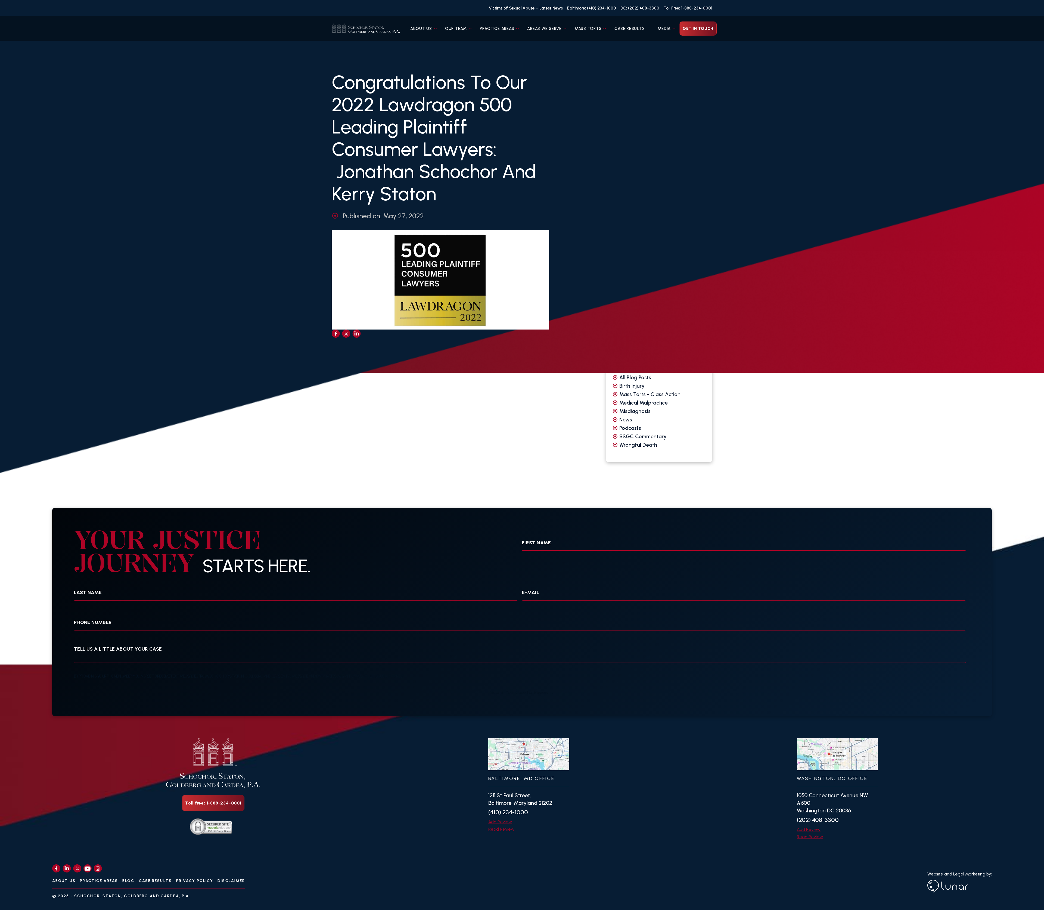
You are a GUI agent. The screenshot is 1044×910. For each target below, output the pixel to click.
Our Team (456, 28)
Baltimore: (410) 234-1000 (591, 8)
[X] (77, 868)
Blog (128, 880)
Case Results (629, 28)
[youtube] (87, 868)
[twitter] (346, 334)
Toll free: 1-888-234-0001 (213, 803)
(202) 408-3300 (818, 820)
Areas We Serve (544, 28)
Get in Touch (698, 28)
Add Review (500, 821)
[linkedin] (356, 334)
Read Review (501, 829)
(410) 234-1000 (508, 812)
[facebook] (336, 334)
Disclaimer (231, 880)
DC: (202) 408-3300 (639, 8)
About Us (421, 28)
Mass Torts (588, 28)
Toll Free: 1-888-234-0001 (688, 8)
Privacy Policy (194, 880)
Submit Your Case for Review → (522, 692)
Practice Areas (497, 28)
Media (664, 28)
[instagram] (98, 868)
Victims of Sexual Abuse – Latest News (526, 8)
